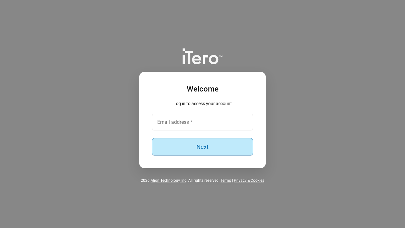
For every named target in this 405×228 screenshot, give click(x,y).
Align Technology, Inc (168, 180)
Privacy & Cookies (249, 180)
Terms (226, 180)
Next (202, 146)
